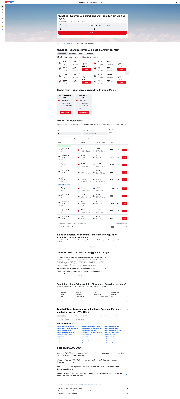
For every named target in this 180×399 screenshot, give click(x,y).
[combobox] (63, 21)
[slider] (129, 134)
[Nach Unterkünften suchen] (2, 9)
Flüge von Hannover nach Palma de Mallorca (91, 332)
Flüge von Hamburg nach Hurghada (113, 330)
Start (57, 43)
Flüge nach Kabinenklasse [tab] (91, 315)
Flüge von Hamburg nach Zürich (112, 326)
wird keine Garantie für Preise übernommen (92, 384)
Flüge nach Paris (108, 340)
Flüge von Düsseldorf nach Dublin (65, 332)
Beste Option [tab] (72, 53)
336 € (61, 18)
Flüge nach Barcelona (62, 338)
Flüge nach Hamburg (62, 340)
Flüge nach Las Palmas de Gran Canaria (66, 342)
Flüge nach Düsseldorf (86, 342)
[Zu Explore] (2, 18)
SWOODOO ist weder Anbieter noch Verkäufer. (70, 388)
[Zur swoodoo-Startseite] (9, 2)
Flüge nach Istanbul (85, 336)
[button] (2, 2)
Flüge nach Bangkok (109, 338)
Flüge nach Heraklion (109, 334)
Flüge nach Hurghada (86, 340)
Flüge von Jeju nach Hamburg (111, 332)
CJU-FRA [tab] (92, 246)
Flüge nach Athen (85, 338)
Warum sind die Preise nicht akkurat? (68, 393)
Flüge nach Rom (61, 336)
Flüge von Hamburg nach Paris (88, 330)
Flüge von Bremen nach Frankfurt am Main (91, 326)
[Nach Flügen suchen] (2, 6)
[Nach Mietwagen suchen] (2, 12)
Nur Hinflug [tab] (90, 53)
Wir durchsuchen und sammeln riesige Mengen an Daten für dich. (75, 391)
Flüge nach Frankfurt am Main (64, 334)
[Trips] (2, 22)
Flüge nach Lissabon (109, 336)
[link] (65, 112)
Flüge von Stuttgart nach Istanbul (65, 330)
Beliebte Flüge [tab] (61, 315)
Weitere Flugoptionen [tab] (80, 319)
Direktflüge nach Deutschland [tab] (75, 315)
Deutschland (62, 43)
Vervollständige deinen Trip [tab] (65, 319)
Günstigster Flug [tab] (62, 53)
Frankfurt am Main (70, 43)
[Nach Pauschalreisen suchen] (2, 15)
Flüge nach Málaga (108, 342)
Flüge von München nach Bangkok (65, 326)
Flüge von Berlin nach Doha (111, 328)
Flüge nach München (86, 334)
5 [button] (124, 227)
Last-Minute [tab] (81, 53)
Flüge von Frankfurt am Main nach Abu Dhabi (91, 328)
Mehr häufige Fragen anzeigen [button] (82, 275)
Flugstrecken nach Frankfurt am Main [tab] (110, 315)
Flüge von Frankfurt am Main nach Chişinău (67, 328)
